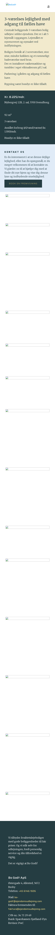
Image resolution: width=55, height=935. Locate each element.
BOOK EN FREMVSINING (23, 183)
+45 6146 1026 (27, 891)
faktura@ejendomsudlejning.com (26, 909)
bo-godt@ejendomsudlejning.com (25, 899)
